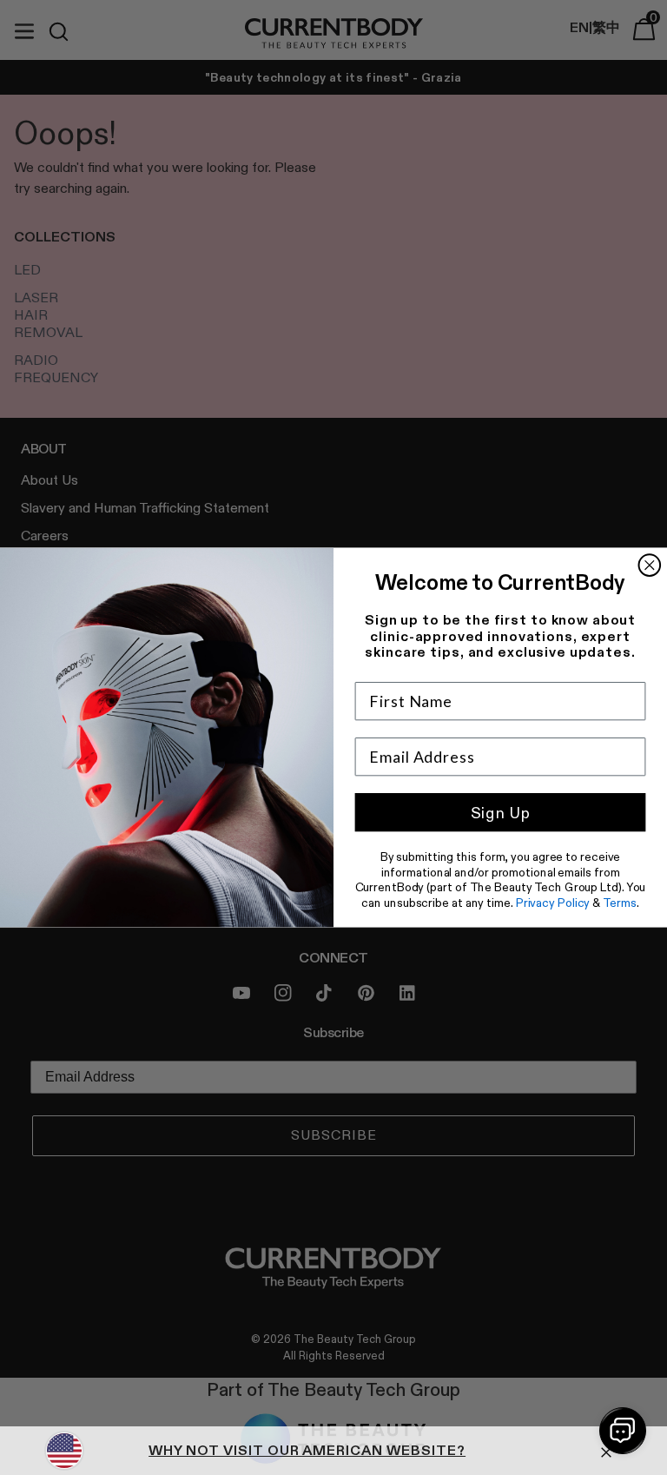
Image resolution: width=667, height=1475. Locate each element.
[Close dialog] (650, 565)
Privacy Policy (553, 902)
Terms (619, 902)
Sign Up (501, 813)
